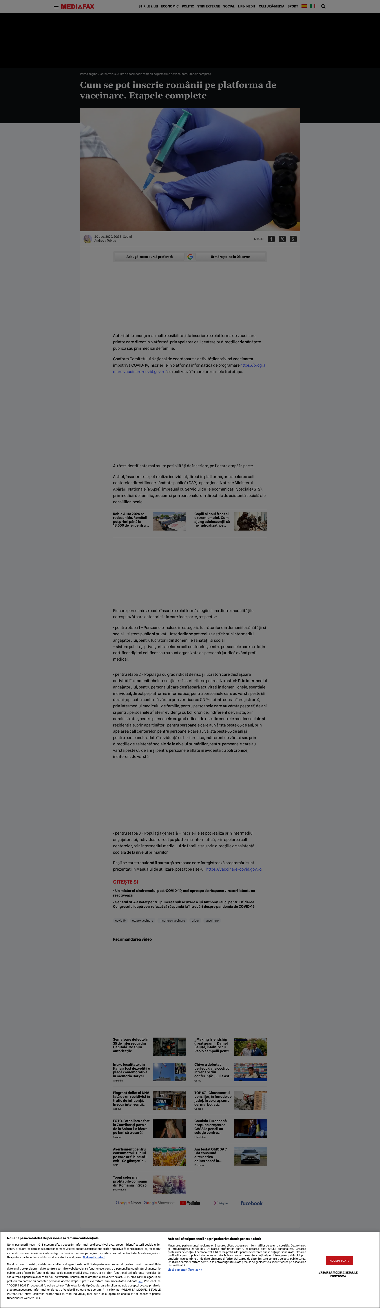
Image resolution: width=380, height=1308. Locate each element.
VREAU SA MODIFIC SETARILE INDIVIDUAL (338, 1274)
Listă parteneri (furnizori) (184, 1269)
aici (140, 1281)
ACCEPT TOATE (339, 1260)
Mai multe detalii (94, 1257)
